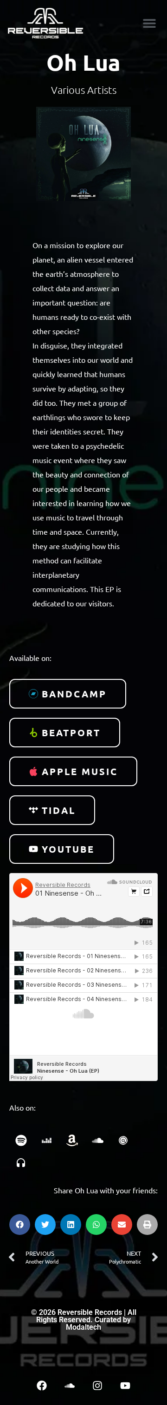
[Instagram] (97, 1385)
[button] (149, 23)
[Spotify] (20, 1140)
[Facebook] (42, 1385)
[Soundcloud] (69, 1385)
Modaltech (83, 1327)
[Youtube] (125, 1385)
